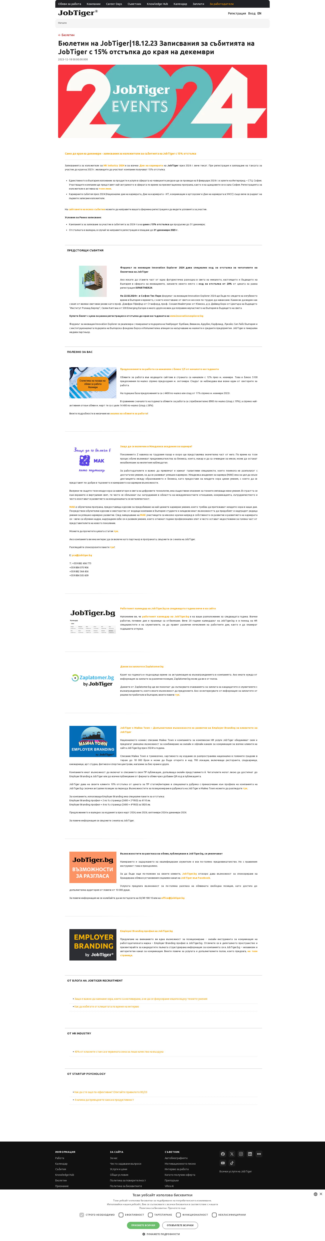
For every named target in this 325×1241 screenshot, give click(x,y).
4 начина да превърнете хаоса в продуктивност (104, 1099)
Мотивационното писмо (180, 1163)
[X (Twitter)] (232, 1154)
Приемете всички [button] (143, 1225)
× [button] (320, 1194)
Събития (60, 1169)
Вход (252, 13)
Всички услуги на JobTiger (235, 1171)
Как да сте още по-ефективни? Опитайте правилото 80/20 (110, 1092)
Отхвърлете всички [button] (180, 1225)
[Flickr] (259, 1154)
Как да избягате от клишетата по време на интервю (106, 1006)
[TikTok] (232, 1163)
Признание (62, 1186)
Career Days (114, 3)
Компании (93, 3)
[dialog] (162, 1215)
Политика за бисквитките (126, 1186)
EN (259, 13)
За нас (114, 1158)
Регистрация (237, 13)
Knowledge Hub (157, 3)
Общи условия (119, 1174)
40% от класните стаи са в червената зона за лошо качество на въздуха (118, 1051)
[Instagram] (241, 1154)
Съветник (134, 3)
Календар (180, 3)
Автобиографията (176, 1158)
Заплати (198, 3)
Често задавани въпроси (125, 1163)
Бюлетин (61, 1180)
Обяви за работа (69, 3)
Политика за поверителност (128, 1180)
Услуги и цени (118, 1169)
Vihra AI (169, 1186)
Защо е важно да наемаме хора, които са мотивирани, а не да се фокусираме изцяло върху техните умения (140, 998)
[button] (162, 1234)
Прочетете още (177, 1208)
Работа (59, 1158)
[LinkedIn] (250, 1154)
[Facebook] (222, 1154)
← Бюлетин (66, 35)
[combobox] (315, 1194)
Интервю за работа (177, 1169)
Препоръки (172, 1180)
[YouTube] (222, 1163)
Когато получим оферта (180, 1174)
